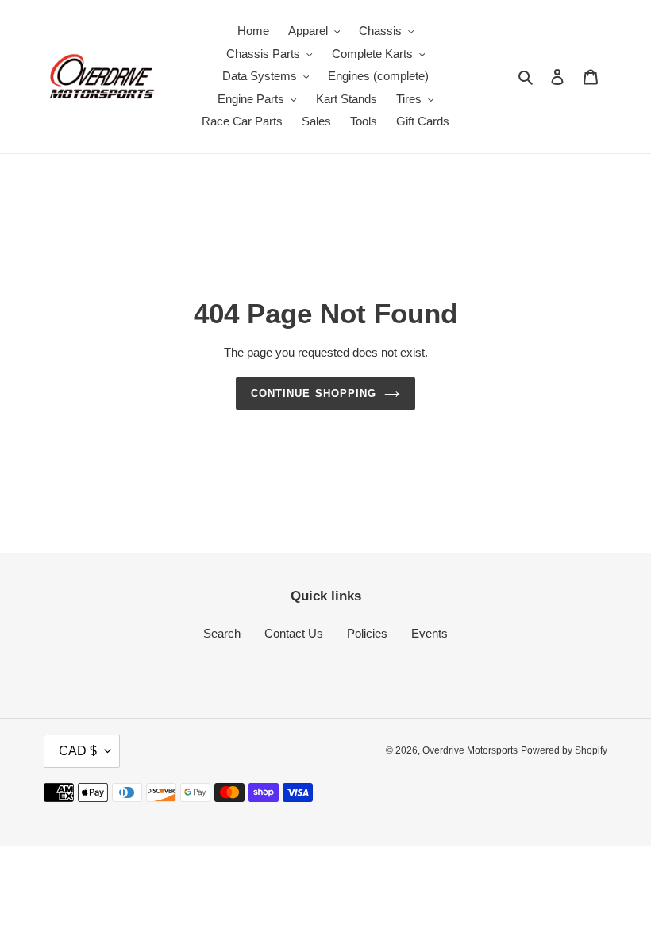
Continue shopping (313, 393)
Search (222, 633)
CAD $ (78, 751)
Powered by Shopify (564, 750)
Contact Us (293, 633)
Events (429, 633)
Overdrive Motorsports (470, 750)
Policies (367, 633)
